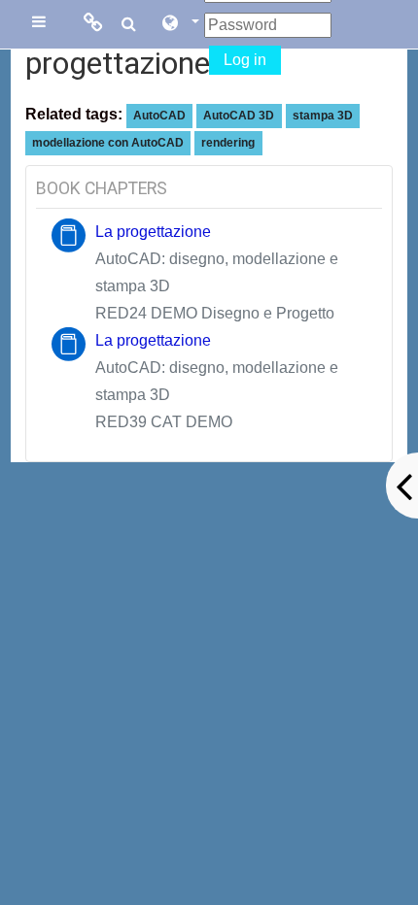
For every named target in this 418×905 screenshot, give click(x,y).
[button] (179, 24)
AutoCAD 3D (238, 115)
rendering (228, 143)
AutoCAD (159, 115)
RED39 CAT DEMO (163, 422)
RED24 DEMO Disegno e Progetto (214, 313)
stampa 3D (323, 115)
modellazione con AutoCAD (108, 143)
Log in (245, 59)
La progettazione (153, 231)
